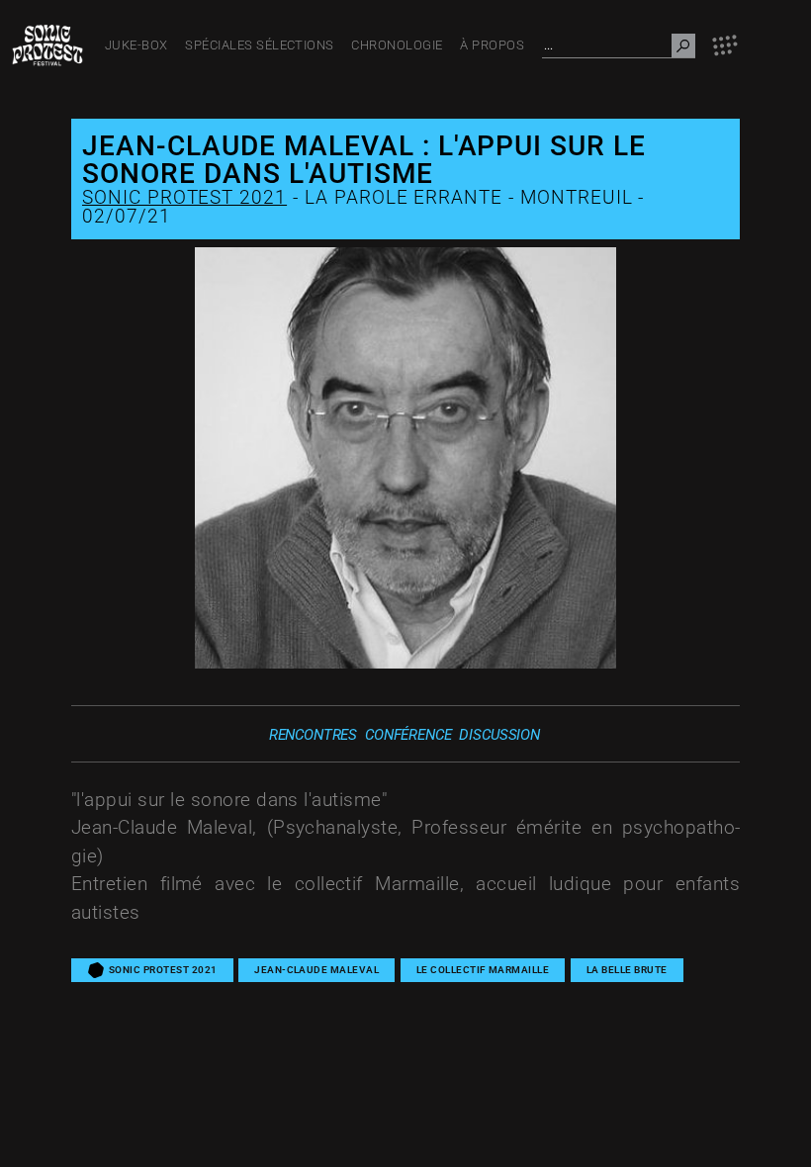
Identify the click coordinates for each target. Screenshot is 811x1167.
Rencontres (313, 735)
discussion (499, 735)
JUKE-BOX (136, 45)
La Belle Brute (627, 969)
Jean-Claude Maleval (316, 969)
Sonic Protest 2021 (184, 197)
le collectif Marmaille (483, 969)
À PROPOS (492, 45)
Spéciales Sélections (259, 45)
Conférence (408, 735)
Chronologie (396, 45)
